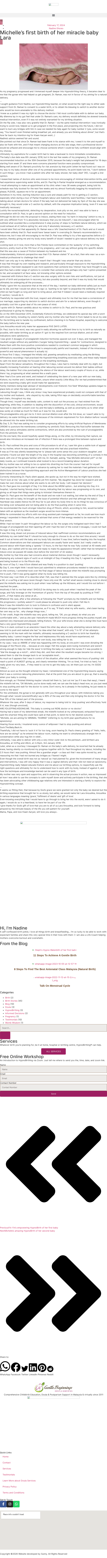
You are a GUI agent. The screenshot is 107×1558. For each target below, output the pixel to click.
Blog (7, 1004)
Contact (7, 1462)
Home (5, 1456)
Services (7, 1468)
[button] (53, 15)
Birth (7, 997)
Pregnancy (10, 1016)
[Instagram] (10, 1504)
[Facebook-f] (3, 1504)
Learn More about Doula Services (19, 1480)
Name (3, 1065)
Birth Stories (11, 1000)
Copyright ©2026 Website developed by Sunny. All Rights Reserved (33, 1554)
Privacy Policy (10, 1486)
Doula (8, 1007)
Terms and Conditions (13, 1492)
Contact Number (8, 1083)
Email (2, 1074)
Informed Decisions (14, 1013)
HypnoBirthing (12, 1010)
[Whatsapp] (16, 1504)
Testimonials (11, 1019)
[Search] (5, 1035)
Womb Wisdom (12, 1022)
